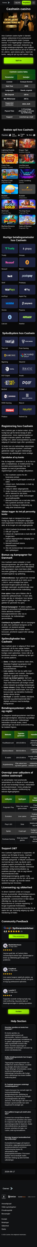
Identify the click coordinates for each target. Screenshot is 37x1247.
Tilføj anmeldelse (19, 936)
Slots (30, 135)
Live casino (14, 135)
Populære (5, 135)
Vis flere (18, 1011)
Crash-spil (23, 135)
